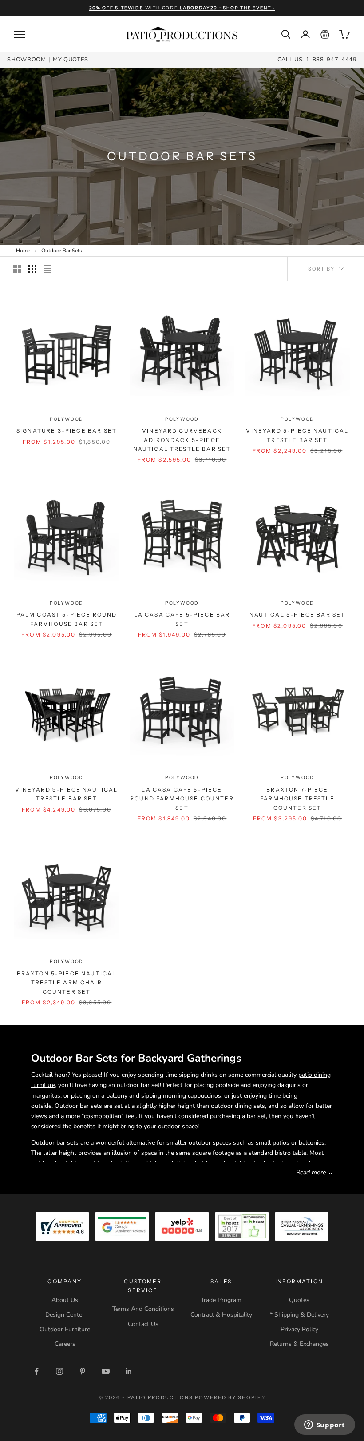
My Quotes (70, 60)
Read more (314, 1172)
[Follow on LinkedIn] (128, 1371)
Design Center (64, 1314)
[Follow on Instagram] (59, 1371)
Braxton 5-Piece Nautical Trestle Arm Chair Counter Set (67, 982)
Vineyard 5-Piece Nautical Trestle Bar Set (297, 435)
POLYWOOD (66, 419)
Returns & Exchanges (299, 1344)
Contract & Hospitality (221, 1314)
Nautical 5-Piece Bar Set (297, 614)
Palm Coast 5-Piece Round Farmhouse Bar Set (66, 619)
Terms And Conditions (143, 1309)
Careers (65, 1344)
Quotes (299, 1300)
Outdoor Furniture (65, 1329)
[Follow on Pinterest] (82, 1371)
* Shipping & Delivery (299, 1314)
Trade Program (221, 1300)
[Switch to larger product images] (17, 269)
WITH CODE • (182, 8)
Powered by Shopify (230, 1397)
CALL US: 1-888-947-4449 (317, 60)
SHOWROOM (26, 60)
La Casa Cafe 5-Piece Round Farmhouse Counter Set (182, 798)
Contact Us (143, 1324)
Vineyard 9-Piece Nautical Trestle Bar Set (66, 794)
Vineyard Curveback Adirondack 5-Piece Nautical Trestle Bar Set (182, 439)
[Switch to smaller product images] (32, 269)
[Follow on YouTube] (105, 1371)
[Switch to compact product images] (47, 269)
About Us (64, 1300)
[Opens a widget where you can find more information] (324, 1425)
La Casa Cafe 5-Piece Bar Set (182, 619)
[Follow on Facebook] (36, 1371)
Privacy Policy (299, 1329)
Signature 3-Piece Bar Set (66, 430)
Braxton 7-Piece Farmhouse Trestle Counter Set (297, 798)
